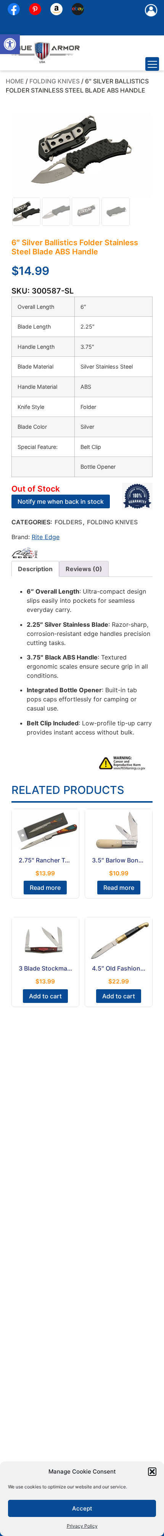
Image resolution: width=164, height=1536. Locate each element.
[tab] (35, 569)
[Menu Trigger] (152, 64)
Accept (82, 1508)
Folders (68, 522)
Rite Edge (45, 537)
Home (15, 81)
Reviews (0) (84, 569)
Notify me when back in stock (61, 501)
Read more (45, 887)
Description (35, 569)
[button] (10, 44)
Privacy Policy (82, 1526)
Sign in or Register (151, 18)
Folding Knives (54, 81)
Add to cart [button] (45, 996)
